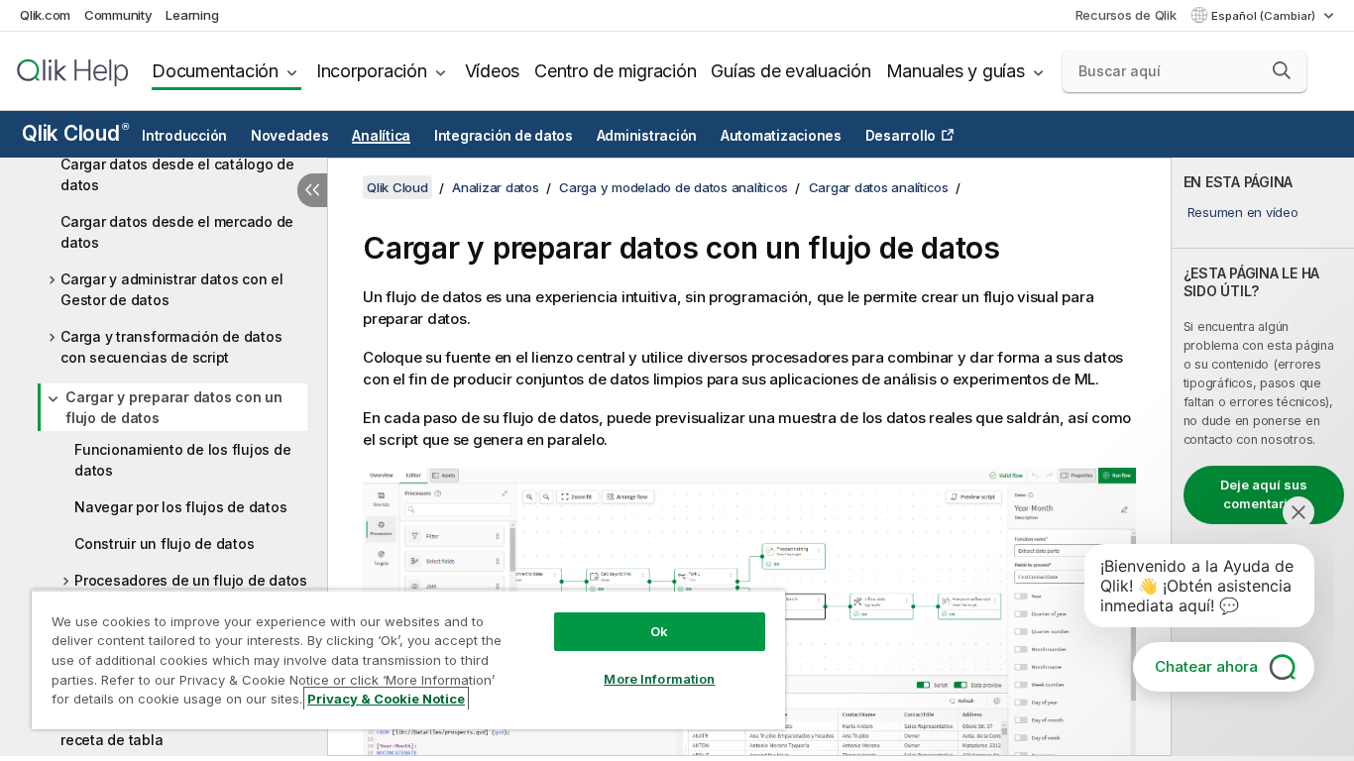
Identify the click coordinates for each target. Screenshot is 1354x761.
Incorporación (371, 70)
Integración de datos (503, 136)
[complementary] (1263, 457)
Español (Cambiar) (1264, 16)
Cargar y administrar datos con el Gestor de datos (171, 289)
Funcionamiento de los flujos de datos (182, 460)
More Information (659, 679)
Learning (192, 15)
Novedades (290, 136)
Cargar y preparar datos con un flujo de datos (173, 407)
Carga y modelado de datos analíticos (673, 187)
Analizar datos (495, 187)
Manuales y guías (955, 70)
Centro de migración (615, 70)
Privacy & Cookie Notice (386, 699)
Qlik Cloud (75, 133)
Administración (647, 136)
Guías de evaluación (790, 70)
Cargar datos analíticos (879, 187)
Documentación (215, 70)
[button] (1282, 70)
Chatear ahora (1206, 666)
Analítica (381, 136)
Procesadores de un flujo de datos (190, 580)
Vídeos (492, 70)
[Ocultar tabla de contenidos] (312, 190)
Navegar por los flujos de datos (180, 506)
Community (118, 15)
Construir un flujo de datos (164, 543)
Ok (659, 631)
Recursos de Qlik (1126, 15)
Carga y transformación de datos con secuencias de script (171, 347)
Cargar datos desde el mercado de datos (176, 232)
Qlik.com (45, 15)
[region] (408, 659)
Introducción (184, 136)
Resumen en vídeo (1242, 212)
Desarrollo (901, 136)
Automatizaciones (781, 136)
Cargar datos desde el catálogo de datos (177, 174)
